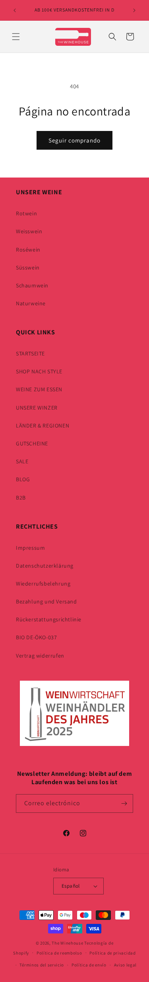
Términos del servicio (41, 965)
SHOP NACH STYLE (39, 371)
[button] (16, 36)
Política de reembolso (59, 953)
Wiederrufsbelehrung (43, 583)
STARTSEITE (30, 353)
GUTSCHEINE (32, 443)
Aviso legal (125, 965)
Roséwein (28, 249)
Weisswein (29, 231)
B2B (21, 497)
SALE (22, 461)
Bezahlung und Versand (46, 601)
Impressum (30, 547)
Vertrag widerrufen (40, 655)
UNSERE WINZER (37, 407)
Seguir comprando (74, 140)
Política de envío (89, 965)
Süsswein (28, 267)
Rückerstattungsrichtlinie (48, 619)
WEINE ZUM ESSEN (39, 389)
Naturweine (31, 303)
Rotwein (26, 213)
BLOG (23, 479)
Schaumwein (32, 285)
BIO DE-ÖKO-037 (36, 637)
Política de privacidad (112, 953)
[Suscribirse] (124, 803)
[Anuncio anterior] (14, 10)
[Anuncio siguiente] (134, 10)
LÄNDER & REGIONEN (42, 425)
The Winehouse (67, 943)
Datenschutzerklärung (45, 565)
